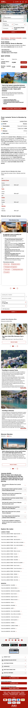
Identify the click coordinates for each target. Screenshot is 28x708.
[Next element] (17, 288)
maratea (4, 206)
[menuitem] (13, 2)
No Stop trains (6, 309)
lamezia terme (5, 180)
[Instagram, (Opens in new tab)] (9, 640)
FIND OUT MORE (18, 342)
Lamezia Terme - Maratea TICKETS (14, 108)
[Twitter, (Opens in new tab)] (15, 640)
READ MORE (23, 388)
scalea (3, 197)
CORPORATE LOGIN (16, 683)
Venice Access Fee (22, 694)
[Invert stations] (25, 19)
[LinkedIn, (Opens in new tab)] (12, 640)
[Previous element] (10, 288)
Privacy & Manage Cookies (13, 693)
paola (3, 189)
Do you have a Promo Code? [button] (19, 28)
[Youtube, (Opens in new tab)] (18, 640)
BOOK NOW (24, 62)
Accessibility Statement (14, 694)
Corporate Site (21, 693)
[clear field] (22, 17)
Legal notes (6, 693)
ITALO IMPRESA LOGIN (16, 678)
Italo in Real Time (6, 694)
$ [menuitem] (16, 2)
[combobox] (12, 17)
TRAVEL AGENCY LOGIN (16, 689)
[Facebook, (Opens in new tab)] (6, 640)
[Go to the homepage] (3, 2)
